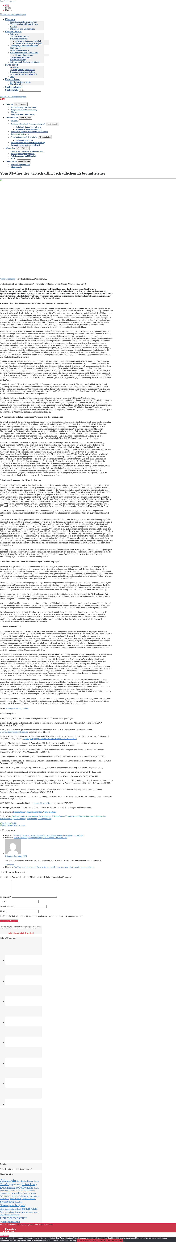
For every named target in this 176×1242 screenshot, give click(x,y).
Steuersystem (29, 1208)
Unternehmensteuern (19, 50)
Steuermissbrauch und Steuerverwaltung (20, 58)
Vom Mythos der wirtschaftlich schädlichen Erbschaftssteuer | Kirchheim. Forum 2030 (49, 835)
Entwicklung (29, 1184)
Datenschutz (10, 1229)
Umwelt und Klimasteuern (9, 1215)
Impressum (10, 1231)
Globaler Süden (28, 1190)
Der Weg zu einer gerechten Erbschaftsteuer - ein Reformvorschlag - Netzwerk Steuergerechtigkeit (54, 867)
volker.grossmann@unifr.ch (17, 708)
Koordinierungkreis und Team (23, 22)
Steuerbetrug (7, 1201)
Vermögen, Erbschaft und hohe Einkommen (29, 132)
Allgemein (8, 1180)
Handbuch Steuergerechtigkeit (28, 43)
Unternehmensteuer (13, 1218)
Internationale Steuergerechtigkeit (25, 62)
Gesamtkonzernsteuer (15, 1190)
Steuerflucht (18, 1202)
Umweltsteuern (34, 1212)
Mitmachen (11, 64)
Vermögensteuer (49, 812)
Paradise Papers (4, 1199)
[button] (90, 88)
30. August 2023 (20, 856)
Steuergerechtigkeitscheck (10, 1209)
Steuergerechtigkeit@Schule (22, 72)
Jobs (12, 76)
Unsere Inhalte (13, 31)
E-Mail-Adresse (7, 906)
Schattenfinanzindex (24, 55)
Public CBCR (15, 1198)
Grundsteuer (5, 1193)
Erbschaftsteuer (19, 812)
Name (3, 901)
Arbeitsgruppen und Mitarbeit (23, 74)
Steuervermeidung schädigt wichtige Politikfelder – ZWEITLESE (40, 838)
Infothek (14, 34)
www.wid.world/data (42, 803)
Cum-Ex (4, 1184)
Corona (36, 1181)
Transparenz (21, 1211)
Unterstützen (12, 79)
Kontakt (8, 10)
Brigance (9, 856)
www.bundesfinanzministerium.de (14, 732)
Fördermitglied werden (20, 82)
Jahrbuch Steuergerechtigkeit (28, 41)
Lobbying (23, 1196)
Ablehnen (101, 1240)
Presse (8, 8)
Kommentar (5, 897)
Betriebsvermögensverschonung (25, 816)
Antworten (9, 865)
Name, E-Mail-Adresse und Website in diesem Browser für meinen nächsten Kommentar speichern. (43, 916)
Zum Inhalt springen (8, 1)
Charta (13, 26)
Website (3, 911)
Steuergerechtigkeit (34, 812)
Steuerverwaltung (7, 1212)
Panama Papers (34, 1196)
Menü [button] (2, 99)
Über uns (10, 19)
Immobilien (17, 1193)
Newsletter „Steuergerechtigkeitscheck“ (22, 68)
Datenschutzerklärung (114, 1240)
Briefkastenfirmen (24, 1181)
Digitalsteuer (15, 1184)
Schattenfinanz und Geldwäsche (24, 53)
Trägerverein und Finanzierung (24, 24)
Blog (7, 5)
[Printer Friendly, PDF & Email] (12, 825)
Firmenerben (32, 818)
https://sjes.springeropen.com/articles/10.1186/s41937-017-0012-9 (50, 738)
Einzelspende (16, 84)
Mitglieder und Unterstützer (22, 29)
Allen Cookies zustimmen (87, 1240)
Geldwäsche (25, 1187)
